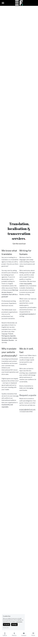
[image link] (19, 3)
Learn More (19, 621)
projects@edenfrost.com (27, 409)
